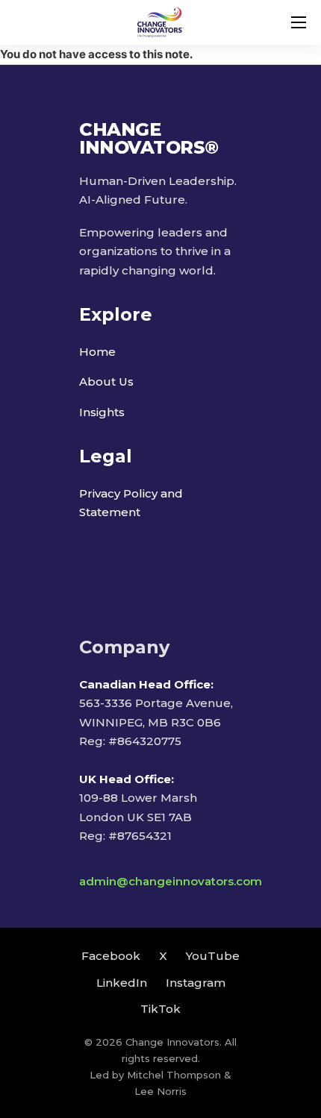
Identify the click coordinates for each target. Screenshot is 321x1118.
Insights (102, 412)
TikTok (160, 1009)
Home (97, 352)
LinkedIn (121, 983)
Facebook (110, 956)
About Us (106, 381)
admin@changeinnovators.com (170, 881)
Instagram (195, 983)
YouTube (213, 956)
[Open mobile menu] (298, 22)
